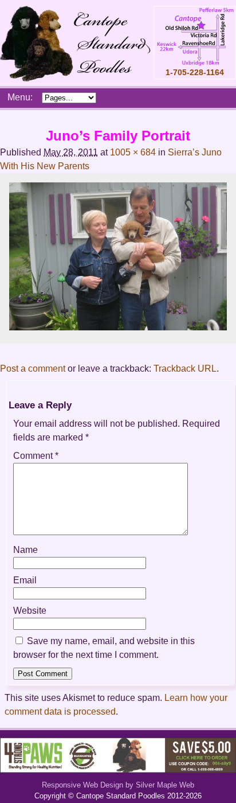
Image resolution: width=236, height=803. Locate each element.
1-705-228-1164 (195, 72)
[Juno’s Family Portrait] (118, 327)
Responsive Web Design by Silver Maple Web (118, 785)
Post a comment (32, 368)
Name (25, 550)
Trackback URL (185, 368)
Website (29, 610)
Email (25, 580)
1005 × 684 (133, 152)
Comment (35, 456)
